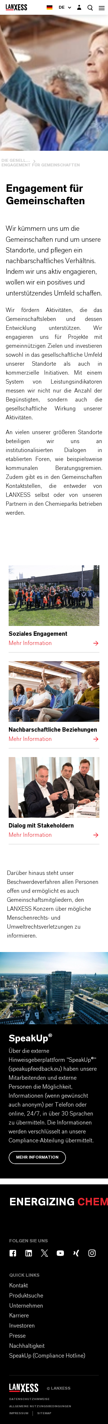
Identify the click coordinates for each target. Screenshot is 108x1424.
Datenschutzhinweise (29, 1399)
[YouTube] (60, 1253)
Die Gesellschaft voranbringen (15, 161)
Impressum (18, 1413)
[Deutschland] (49, 7)
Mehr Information (54, 606)
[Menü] (101, 7)
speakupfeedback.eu (35, 1069)
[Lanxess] (28, 1390)
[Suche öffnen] (90, 8)
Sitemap (44, 1413)
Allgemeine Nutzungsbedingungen (40, 1406)
